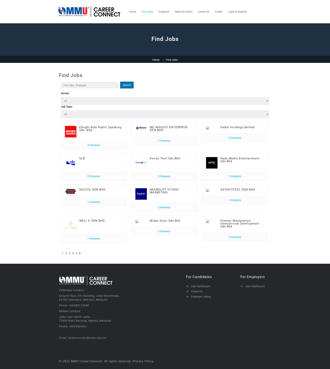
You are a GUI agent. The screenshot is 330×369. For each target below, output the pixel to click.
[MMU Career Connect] (91, 11)
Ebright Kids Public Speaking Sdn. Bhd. (100, 129)
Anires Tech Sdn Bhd (165, 158)
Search (127, 85)
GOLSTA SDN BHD (92, 189)
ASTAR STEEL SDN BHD (237, 189)
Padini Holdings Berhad (237, 127)
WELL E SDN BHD (92, 220)
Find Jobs (147, 11)
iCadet (218, 11)
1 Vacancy (93, 202)
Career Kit (203, 11)
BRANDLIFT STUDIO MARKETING (164, 191)
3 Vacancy (164, 176)
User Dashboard (200, 286)
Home (132, 11)
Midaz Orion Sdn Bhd (165, 220)
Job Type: (67, 106)
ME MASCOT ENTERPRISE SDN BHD (169, 129)
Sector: (65, 93)
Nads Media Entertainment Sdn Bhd (239, 160)
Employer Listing (201, 296)
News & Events (183, 11)
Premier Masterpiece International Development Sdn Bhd (239, 223)
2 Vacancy (93, 145)
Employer (164, 11)
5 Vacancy (235, 137)
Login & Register (237, 11)
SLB (82, 158)
